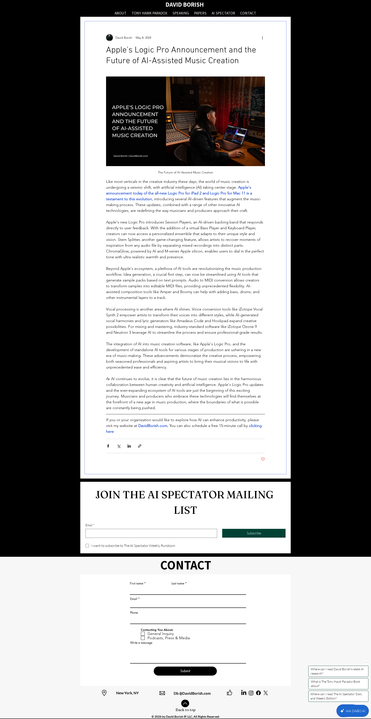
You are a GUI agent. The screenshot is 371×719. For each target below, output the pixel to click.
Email (89, 525)
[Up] (185, 703)
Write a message (141, 642)
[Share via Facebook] (108, 446)
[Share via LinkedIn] (129, 446)
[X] (266, 693)
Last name (178, 583)
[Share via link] (140, 446)
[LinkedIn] (244, 693)
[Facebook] (258, 693)
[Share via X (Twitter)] (119, 446)
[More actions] (262, 37)
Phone (134, 612)
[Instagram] (251, 693)
